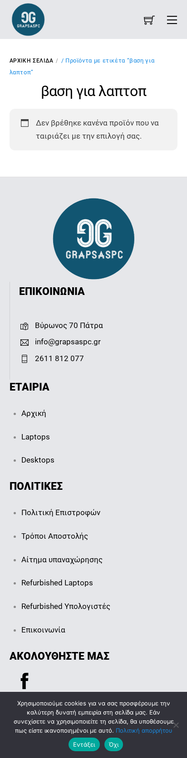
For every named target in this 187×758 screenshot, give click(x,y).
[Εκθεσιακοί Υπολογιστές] (28, 19)
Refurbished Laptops (57, 582)
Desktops (37, 459)
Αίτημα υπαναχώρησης (62, 559)
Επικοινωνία (43, 629)
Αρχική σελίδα (32, 61)
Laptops (35, 436)
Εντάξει (84, 744)
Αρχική (33, 413)
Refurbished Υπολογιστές (65, 606)
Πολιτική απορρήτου (144, 730)
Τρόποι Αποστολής (54, 536)
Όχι (114, 744)
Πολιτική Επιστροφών (60, 512)
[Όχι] (175, 724)
